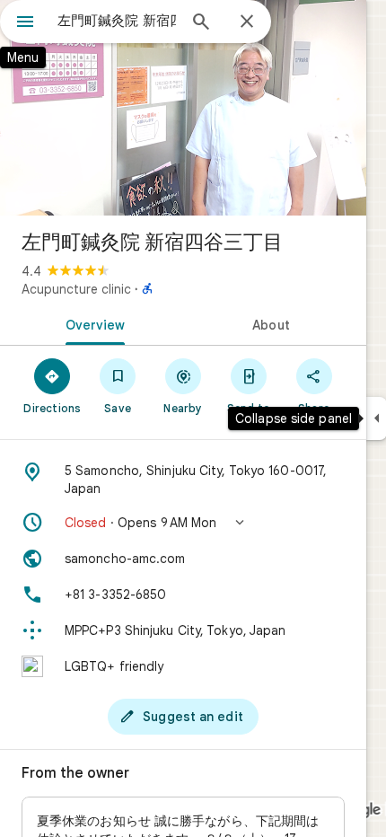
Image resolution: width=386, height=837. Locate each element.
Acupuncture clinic (76, 289)
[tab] (92, 323)
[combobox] (116, 20)
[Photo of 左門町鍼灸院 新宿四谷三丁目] (183, 108)
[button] (183, 523)
